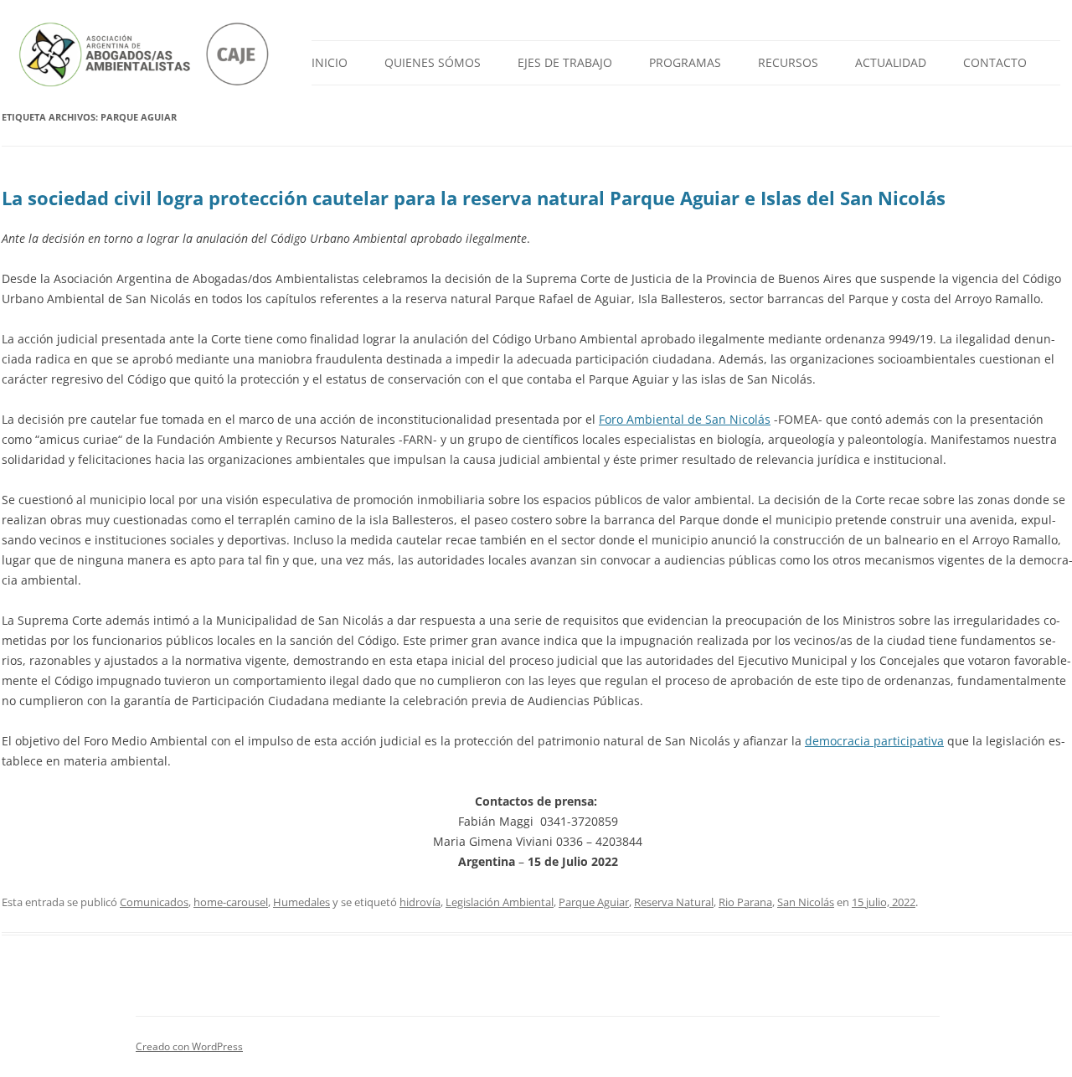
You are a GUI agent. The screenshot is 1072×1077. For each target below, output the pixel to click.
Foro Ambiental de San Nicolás (684, 419)
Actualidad (890, 62)
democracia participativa (874, 741)
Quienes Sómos (432, 62)
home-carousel (230, 902)
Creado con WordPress (189, 1046)
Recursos (788, 62)
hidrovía (420, 902)
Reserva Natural (674, 902)
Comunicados (154, 902)
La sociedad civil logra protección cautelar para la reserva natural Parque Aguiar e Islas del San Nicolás (474, 197)
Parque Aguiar (594, 902)
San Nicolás (805, 902)
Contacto (995, 62)
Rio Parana (745, 902)
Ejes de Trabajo (565, 62)
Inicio (330, 62)
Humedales (301, 902)
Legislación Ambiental (500, 902)
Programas (685, 62)
